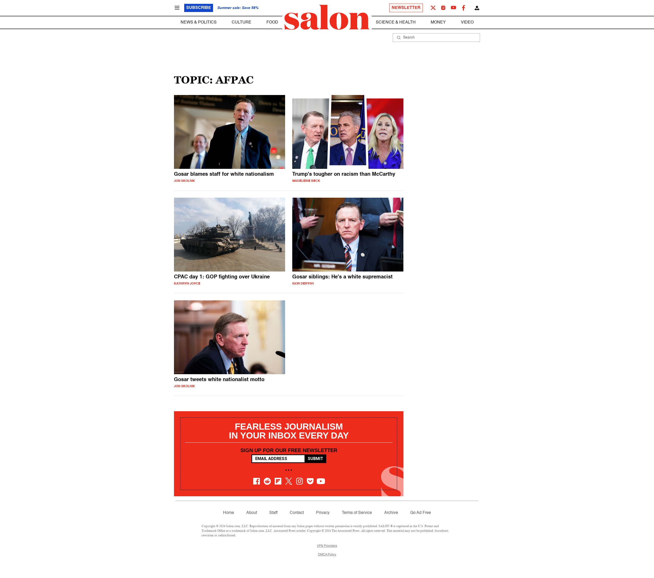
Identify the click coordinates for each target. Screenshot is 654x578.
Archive (391, 513)
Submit (315, 458)
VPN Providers (327, 546)
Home (228, 513)
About (251, 513)
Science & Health (396, 22)
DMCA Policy (327, 554)
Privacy (323, 513)
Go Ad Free (420, 513)
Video (467, 22)
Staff (273, 513)
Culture (241, 22)
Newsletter (406, 8)
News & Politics (199, 22)
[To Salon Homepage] (327, 17)
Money (438, 22)
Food (272, 22)
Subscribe (198, 8)
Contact (297, 513)
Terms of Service (357, 513)
